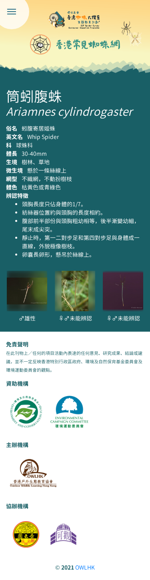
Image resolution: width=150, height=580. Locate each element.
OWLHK (85, 567)
